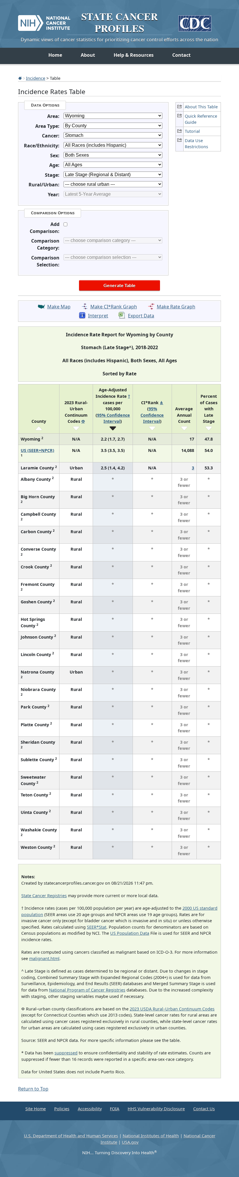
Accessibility (90, 1108)
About (88, 55)
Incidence (35, 78)
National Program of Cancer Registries (87, 990)
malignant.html (44, 958)
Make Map (59, 306)
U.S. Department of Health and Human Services (71, 1136)
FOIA (114, 1108)
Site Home (35, 1108)
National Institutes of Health (151, 1136)
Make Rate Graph (176, 306)
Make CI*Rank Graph (113, 306)
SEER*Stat (96, 927)
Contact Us (204, 1108)
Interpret (98, 315)
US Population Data (129, 933)
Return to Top (33, 1089)
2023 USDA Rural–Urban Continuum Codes (172, 1009)
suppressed (66, 1053)
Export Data (141, 315)
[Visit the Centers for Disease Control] (195, 21)
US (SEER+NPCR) (37, 450)
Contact (181, 55)
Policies (61, 1108)
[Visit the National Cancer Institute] (44, 20)
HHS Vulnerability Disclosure (156, 1108)
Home (55, 55)
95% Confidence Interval (152, 415)
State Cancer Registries (44, 895)
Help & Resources (134, 55)
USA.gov (130, 1142)
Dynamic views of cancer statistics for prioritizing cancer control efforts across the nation (119, 39)
